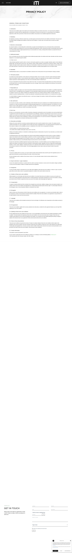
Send (33, 530)
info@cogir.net (53, 234)
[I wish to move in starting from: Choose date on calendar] (43, 514)
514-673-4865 (8, 2)
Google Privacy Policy (56, 547)
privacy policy (54, 545)
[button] (70, 540)
